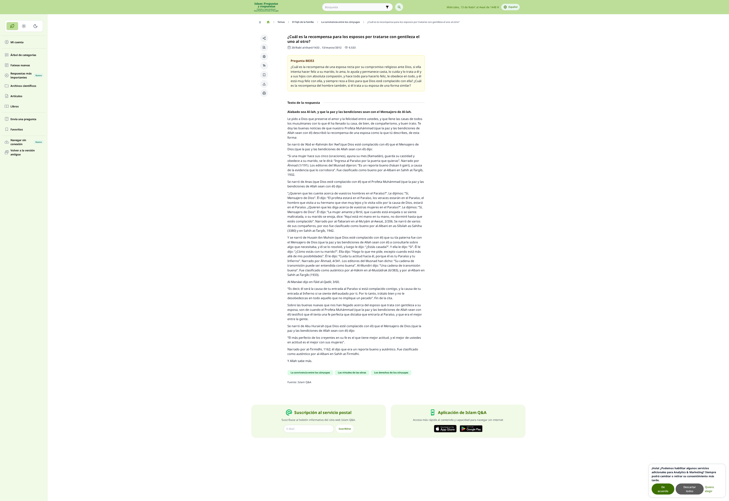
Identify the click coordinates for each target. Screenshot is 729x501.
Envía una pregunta (23, 119)
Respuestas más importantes (26, 75)
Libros (14, 106)
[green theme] (12, 26)
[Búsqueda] (399, 7)
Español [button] (512, 7)
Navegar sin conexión (26, 142)
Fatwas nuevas (20, 65)
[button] (264, 38)
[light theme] (24, 26)
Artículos (16, 96)
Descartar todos (689, 489)
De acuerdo (663, 489)
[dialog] (687, 480)
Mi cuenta (16, 42)
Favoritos (16, 129)
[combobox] (355, 7)
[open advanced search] (387, 7)
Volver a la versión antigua (22, 152)
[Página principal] (268, 22)
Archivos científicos (23, 86)
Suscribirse (345, 428)
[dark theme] (35, 26)
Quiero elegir (709, 489)
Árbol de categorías (23, 55)
